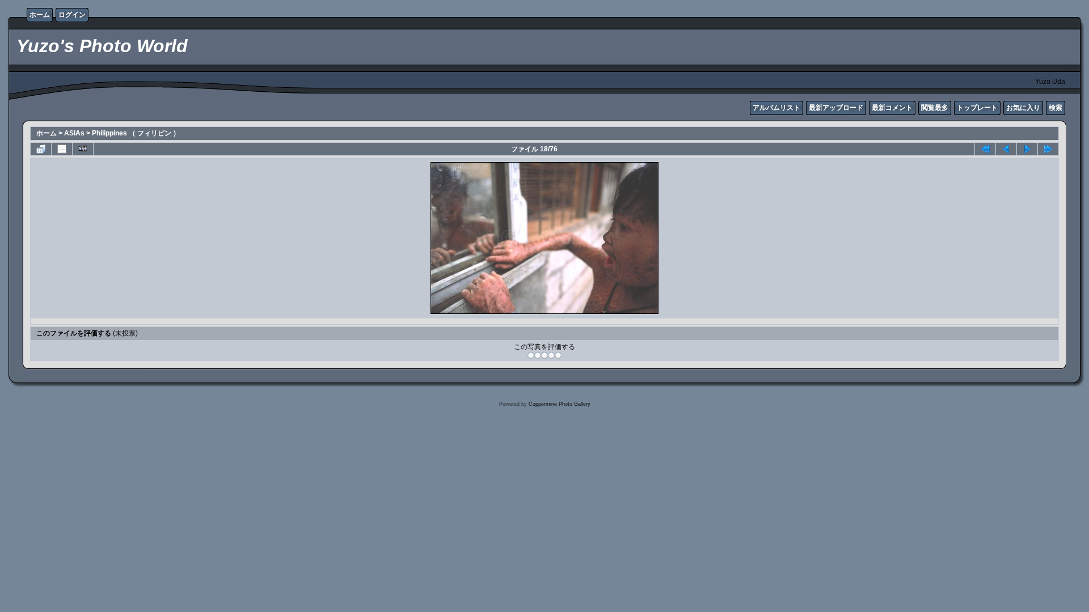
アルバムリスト (776, 108)
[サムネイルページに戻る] (41, 149)
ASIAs (74, 133)
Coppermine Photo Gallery (559, 404)
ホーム (39, 15)
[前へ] (1006, 149)
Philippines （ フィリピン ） (136, 133)
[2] (537, 355)
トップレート (977, 108)
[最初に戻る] (985, 149)
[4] (551, 355)
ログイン (72, 15)
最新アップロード (836, 108)
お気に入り (1023, 108)
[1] (530, 355)
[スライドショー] (83, 149)
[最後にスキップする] (1048, 149)
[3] (544, 355)
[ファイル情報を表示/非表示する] (62, 149)
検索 (1055, 108)
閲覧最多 (934, 108)
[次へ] (1027, 149)
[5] (558, 355)
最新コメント (892, 108)
